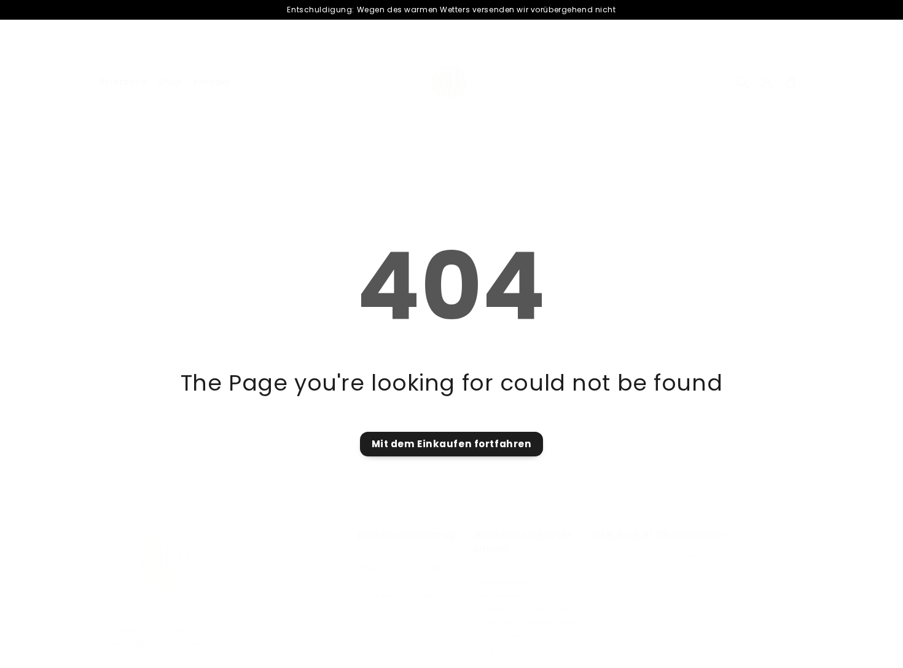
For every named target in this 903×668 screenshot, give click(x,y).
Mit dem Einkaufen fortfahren (452, 443)
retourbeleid (500, 636)
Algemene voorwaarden (525, 609)
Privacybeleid (503, 582)
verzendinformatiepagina (527, 622)
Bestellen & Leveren (515, 595)
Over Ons (611, 568)
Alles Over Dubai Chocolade (650, 554)
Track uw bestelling (397, 595)
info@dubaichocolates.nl (409, 568)
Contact (491, 568)
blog (484, 649)
